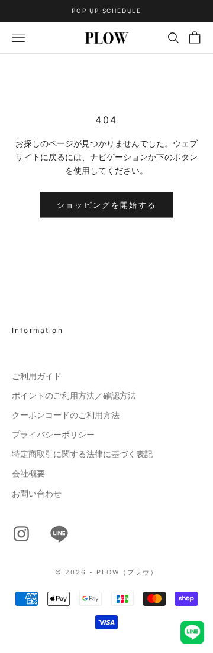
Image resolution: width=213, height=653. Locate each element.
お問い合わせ (37, 493)
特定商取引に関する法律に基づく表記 (82, 454)
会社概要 (28, 473)
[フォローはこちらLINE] (59, 533)
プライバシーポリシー (53, 434)
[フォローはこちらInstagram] (21, 533)
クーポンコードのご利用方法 (66, 415)
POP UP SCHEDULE (106, 10)
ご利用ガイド (37, 376)
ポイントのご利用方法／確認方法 (74, 395)
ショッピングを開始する (107, 205)
